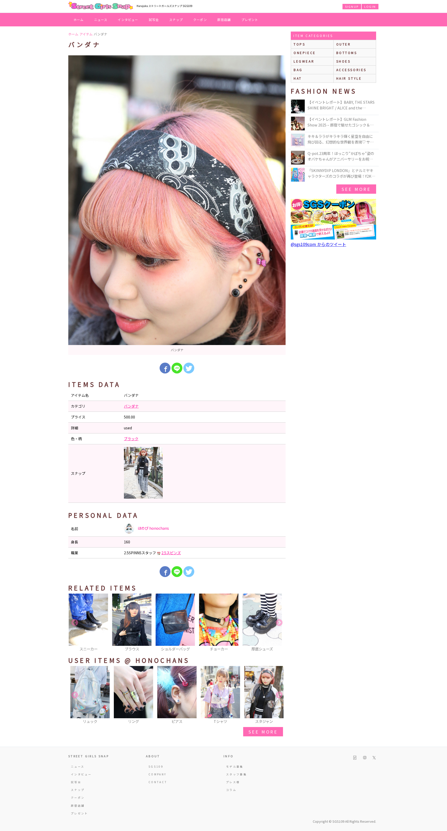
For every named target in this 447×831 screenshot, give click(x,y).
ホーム (78, 19)
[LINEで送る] (177, 368)
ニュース (101, 19)
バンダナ (131, 406)
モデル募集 (234, 766)
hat (298, 78)
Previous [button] (75, 623)
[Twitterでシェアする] (188, 368)
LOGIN (370, 6)
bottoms (346, 52)
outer (343, 44)
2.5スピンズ (171, 552)
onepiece (305, 52)
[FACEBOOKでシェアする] (165, 368)
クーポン (200, 19)
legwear (304, 61)
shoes (343, 61)
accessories (351, 70)
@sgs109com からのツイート (318, 244)
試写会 (154, 19)
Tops (299, 44)
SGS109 (155, 766)
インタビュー (128, 19)
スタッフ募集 (236, 774)
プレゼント (249, 19)
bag (298, 70)
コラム (231, 790)
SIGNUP (352, 6)
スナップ (176, 19)
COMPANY (157, 774)
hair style (349, 78)
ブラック (131, 438)
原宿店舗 (224, 19)
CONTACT (157, 782)
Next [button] (279, 623)
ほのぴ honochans (153, 528)
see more (263, 732)
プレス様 (233, 782)
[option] (177, 205)
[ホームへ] (100, 6)
